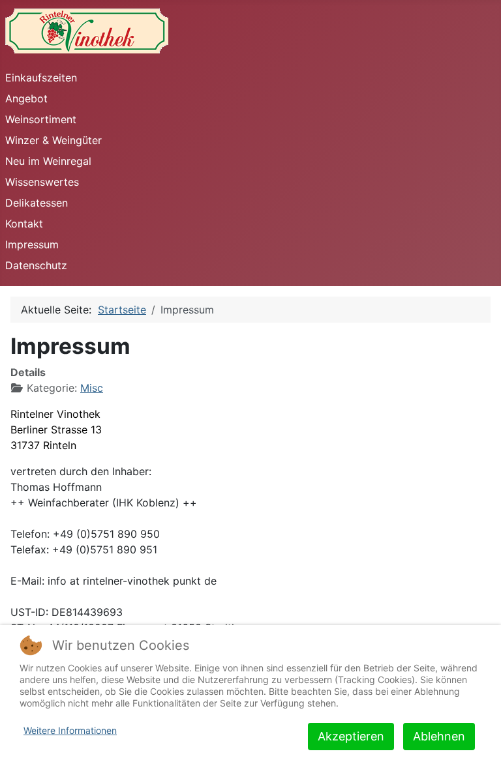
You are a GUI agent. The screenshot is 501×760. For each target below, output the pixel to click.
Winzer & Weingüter (53, 140)
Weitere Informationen (70, 730)
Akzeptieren (351, 736)
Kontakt (24, 223)
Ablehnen (439, 736)
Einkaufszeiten (41, 77)
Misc (91, 387)
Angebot (26, 98)
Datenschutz (36, 265)
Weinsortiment (40, 119)
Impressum (32, 244)
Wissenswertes (42, 181)
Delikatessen (36, 202)
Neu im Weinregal (48, 161)
